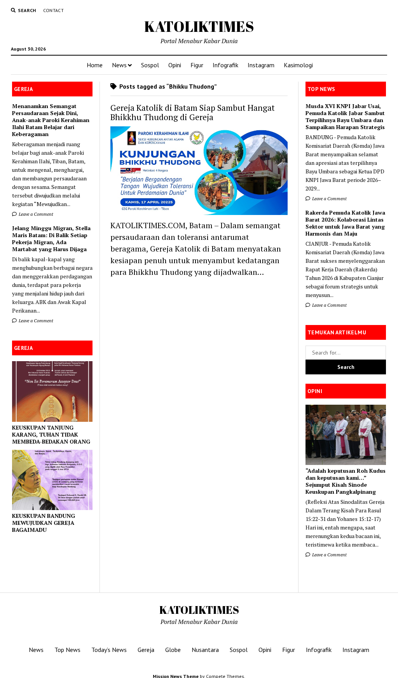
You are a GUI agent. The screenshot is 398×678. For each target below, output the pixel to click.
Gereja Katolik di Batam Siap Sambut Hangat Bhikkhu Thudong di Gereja (192, 112)
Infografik (225, 65)
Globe (173, 650)
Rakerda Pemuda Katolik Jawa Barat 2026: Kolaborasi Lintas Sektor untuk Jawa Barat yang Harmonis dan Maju (345, 223)
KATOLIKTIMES (199, 26)
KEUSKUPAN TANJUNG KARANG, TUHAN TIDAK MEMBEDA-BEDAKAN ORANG (51, 434)
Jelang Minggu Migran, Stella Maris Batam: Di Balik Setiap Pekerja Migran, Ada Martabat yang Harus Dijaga (51, 239)
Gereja (146, 650)
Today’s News (109, 650)
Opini (174, 65)
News (119, 65)
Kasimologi (298, 65)
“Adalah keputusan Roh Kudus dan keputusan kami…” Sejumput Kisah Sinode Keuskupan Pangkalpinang (345, 481)
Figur (196, 65)
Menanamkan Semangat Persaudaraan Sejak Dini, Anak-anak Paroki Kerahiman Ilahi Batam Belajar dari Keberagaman (50, 120)
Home (95, 65)
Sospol (150, 65)
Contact (53, 10)
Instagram (261, 65)
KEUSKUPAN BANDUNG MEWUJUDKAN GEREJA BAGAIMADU (43, 522)
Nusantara (205, 650)
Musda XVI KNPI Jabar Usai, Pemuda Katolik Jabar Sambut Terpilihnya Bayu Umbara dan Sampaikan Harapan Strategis (345, 117)
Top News (67, 650)
